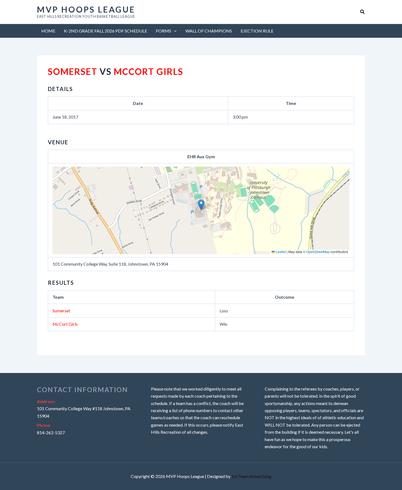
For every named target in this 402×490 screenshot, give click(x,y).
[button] (362, 11)
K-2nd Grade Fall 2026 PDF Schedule (105, 30)
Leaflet (280, 251)
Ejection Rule (257, 30)
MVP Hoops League (86, 9)
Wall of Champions (208, 30)
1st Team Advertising (251, 476)
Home (48, 30)
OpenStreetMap (318, 251)
